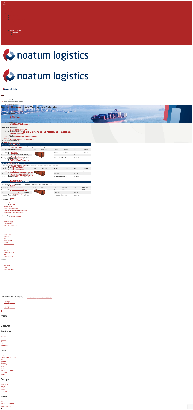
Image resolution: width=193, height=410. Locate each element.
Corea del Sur (4, 365)
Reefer (5, 140)
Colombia (3, 340)
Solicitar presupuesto (9, 172)
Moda (5, 238)
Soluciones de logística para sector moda (22, 139)
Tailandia (3, 368)
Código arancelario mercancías (18, 41)
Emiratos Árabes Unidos (7, 370)
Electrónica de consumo (9, 244)
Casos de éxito (11, 113)
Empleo (8, 26)
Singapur (3, 363)
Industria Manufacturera (9, 246)
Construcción (6, 236)
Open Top (6, 138)
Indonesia (3, 361)
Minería (5, 248)
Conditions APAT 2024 (45, 298)
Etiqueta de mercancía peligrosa (18, 40)
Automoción (6, 232)
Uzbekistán (4, 372)
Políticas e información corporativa (19, 23)
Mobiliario (6, 242)
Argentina (3, 336)
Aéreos (15, 34)
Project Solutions (7, 221)
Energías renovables (15, 216)
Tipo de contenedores (15, 30)
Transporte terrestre (8, 206)
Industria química (7, 234)
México (2, 342)
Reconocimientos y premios (17, 19)
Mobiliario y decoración (16, 151)
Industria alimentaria (8, 240)
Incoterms (12, 38)
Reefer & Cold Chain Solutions (18, 129)
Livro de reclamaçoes (33, 298)
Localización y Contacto (9, 269)
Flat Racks (6, 142)
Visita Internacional (6, 406)
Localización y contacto (13, 117)
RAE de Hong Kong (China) (8, 357)
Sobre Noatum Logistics (12, 13)
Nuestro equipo (14, 17)
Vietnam (3, 374)
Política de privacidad (9, 303)
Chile (2, 338)
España (3, 388)
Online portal (11, 286)
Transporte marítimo (15, 113)
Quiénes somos (14, 15)
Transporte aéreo (14, 143)
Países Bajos (4, 384)
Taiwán (2, 366)
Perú (2, 343)
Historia (12, 21)
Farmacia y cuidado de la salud (19, 174)
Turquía (3, 389)
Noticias (8, 43)
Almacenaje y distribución (9, 210)
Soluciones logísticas (13, 104)
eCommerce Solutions (16, 159)
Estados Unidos (5, 345)
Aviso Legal (7, 301)
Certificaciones (14, 25)
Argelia (2, 320)
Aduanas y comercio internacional (19, 160)
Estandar (6, 136)
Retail (11, 222)
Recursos (9, 28)
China (2, 355)
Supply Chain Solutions (16, 111)
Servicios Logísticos (12, 99)
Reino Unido (4, 391)
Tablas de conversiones (16, 36)
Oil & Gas (6, 250)
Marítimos (15, 32)
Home (3, 101)
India (2, 359)
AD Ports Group (10, 11)
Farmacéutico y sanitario (9, 252)
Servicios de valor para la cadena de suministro (23, 136)
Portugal (3, 386)
